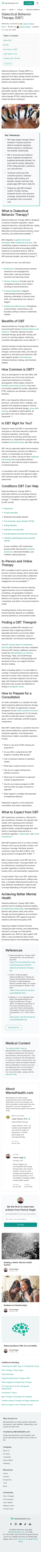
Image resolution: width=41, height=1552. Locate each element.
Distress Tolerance (11, 281)
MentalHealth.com (17, 1532)
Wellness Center (8, 1506)
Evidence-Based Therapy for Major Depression (20, 1401)
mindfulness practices (23, 243)
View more (8, 63)
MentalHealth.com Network (22, 653)
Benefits (6, 45)
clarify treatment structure (27, 711)
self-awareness (25, 357)
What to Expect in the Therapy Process (17, 1405)
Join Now (20, 1225)
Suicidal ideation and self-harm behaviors (20, 534)
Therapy (20, 10)
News (5, 1486)
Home (4, 10)
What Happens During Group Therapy (17, 1382)
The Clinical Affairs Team (15, 1048)
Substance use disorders (14, 530)
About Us (6, 1451)
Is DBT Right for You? (10, 54)
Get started (28, 3)
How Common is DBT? (10, 49)
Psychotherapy (8, 1374)
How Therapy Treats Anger (12, 1370)
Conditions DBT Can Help (11, 58)
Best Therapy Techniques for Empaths (17, 1397)
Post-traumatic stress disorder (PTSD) (19, 521)
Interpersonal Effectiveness (15, 306)
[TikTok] (25, 1524)
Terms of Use (23, 1539)
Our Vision (6, 1454)
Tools (5, 1483)
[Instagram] (16, 1524)
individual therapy (17, 442)
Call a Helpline (8, 1502)
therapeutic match (16, 687)
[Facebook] (11, 1524)
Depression (8, 509)
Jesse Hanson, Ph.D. (20, 1119)
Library (11, 10)
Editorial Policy (11, 1074)
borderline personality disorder (14, 386)
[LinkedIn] (30, 1524)
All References (13, 1027)
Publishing (6, 1463)
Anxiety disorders (11, 513)
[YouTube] (20, 1524)
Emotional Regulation (12, 291)
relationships (24, 834)
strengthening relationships (12, 909)
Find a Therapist (8, 1496)
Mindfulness (9, 269)
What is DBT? (7, 40)
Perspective (7, 1480)
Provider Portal (8, 1509)
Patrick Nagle (24, 27)
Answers (6, 1476)
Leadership (7, 1457)
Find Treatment (8, 1499)
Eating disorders (10, 525)
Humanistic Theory (9, 1393)
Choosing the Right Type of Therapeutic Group (20, 1366)
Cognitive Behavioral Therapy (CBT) (16, 1378)
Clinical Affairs (8, 1460)
